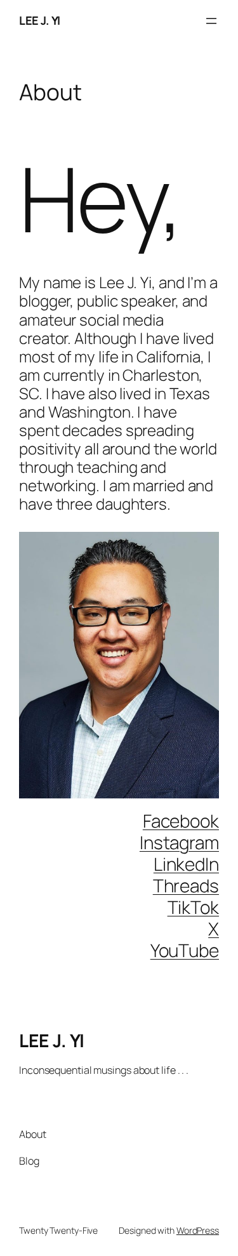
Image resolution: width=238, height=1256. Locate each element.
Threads (186, 885)
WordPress (197, 1230)
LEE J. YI (39, 20)
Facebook (181, 821)
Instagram (179, 842)
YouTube (184, 950)
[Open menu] (211, 21)
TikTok (193, 907)
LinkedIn (186, 864)
